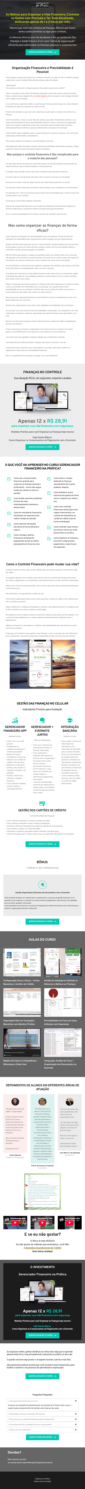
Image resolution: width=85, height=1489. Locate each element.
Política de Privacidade (42, 1482)
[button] (42, 1401)
